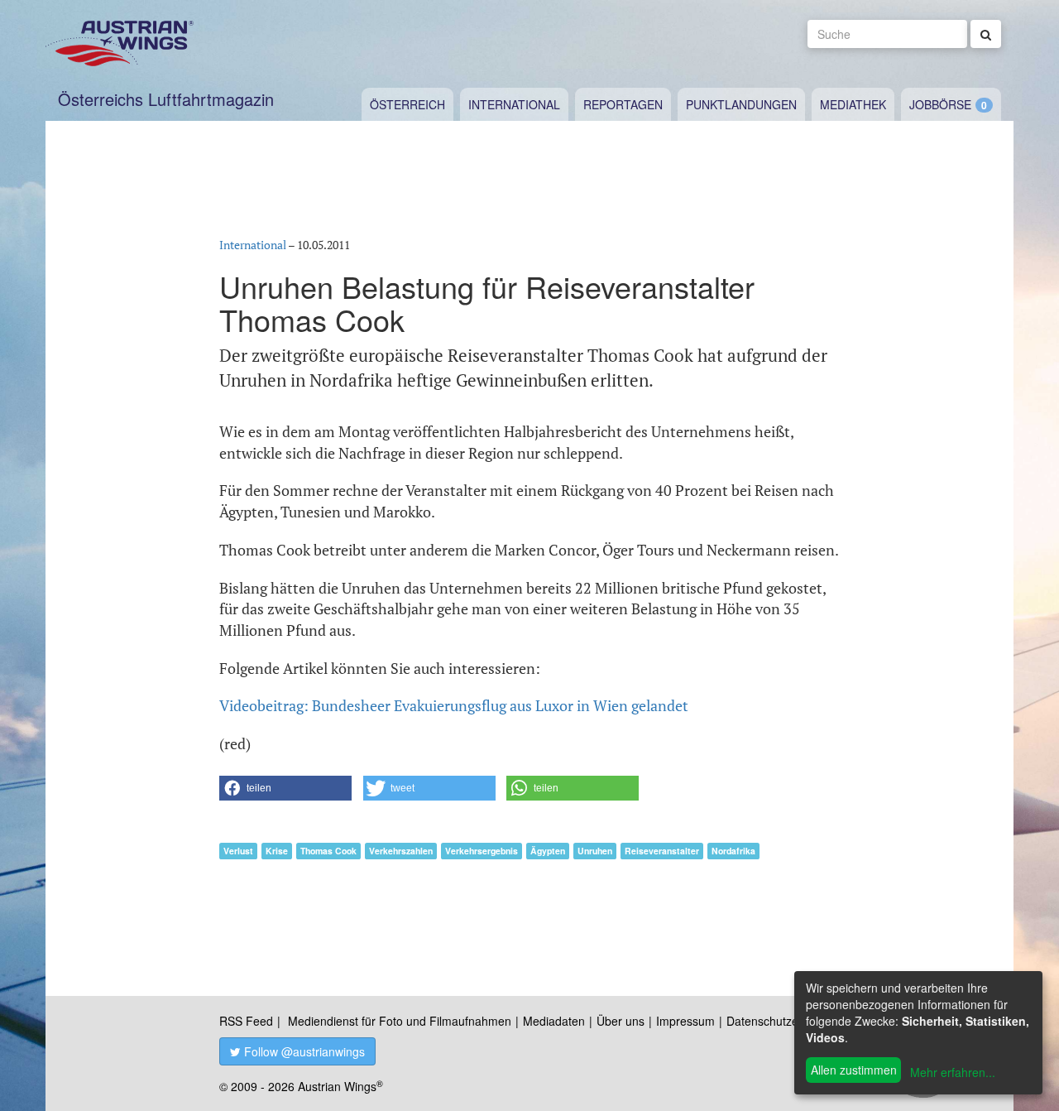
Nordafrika (733, 850)
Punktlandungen (741, 104)
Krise (277, 850)
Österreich (407, 104)
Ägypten (547, 850)
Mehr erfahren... (952, 1072)
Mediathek (853, 104)
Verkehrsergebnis (481, 850)
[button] (285, 788)
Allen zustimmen (854, 1069)
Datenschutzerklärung (783, 1020)
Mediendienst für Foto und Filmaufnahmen (399, 1020)
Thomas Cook (328, 850)
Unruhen (594, 850)
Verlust (238, 850)
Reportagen (623, 104)
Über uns (621, 1020)
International (514, 104)
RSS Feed (246, 1020)
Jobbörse (940, 104)
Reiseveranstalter (662, 850)
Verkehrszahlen (401, 850)
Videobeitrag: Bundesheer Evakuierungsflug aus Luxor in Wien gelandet (453, 705)
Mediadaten (554, 1020)
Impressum (685, 1020)
